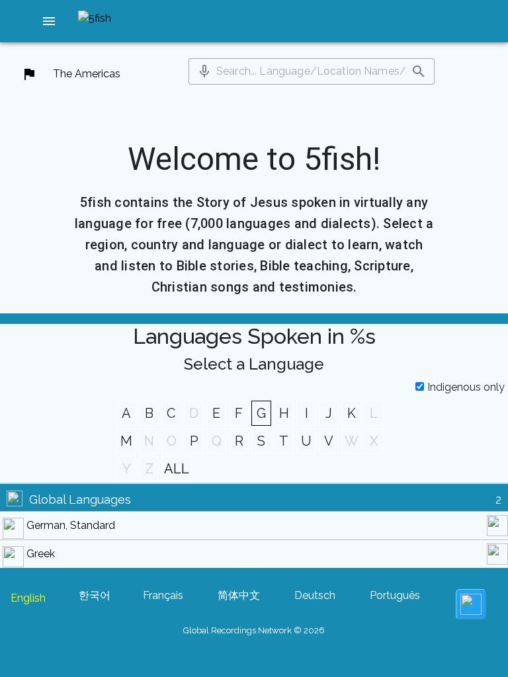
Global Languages (80, 499)
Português (395, 595)
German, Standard (70, 525)
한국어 (94, 595)
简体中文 (239, 595)
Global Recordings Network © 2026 (254, 630)
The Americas (86, 73)
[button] (49, 21)
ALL (176, 469)
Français (163, 595)
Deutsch (314, 595)
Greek (40, 553)
